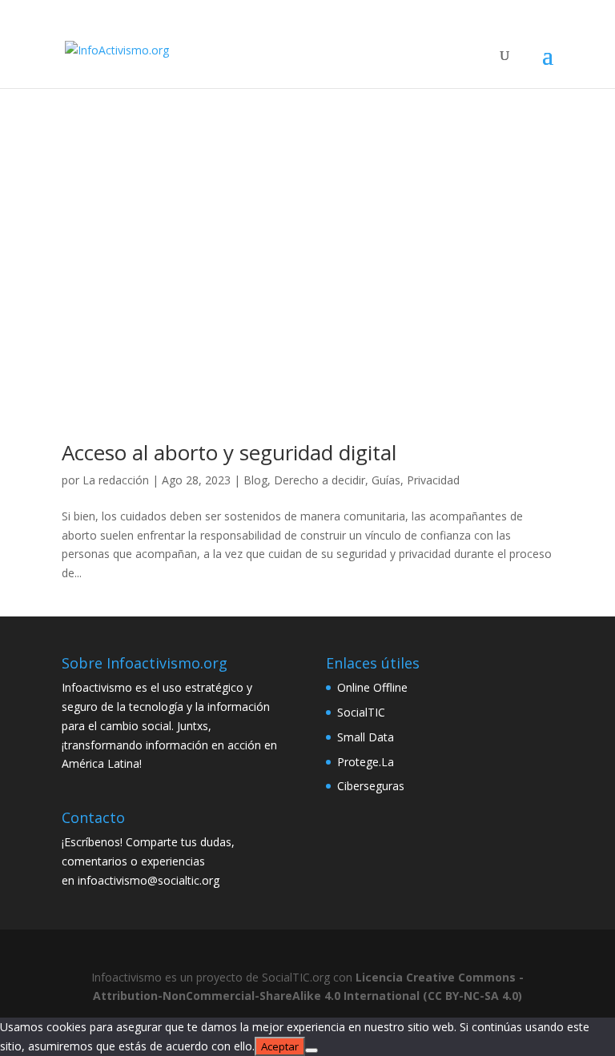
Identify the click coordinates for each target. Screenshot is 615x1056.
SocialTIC (361, 712)
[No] (311, 1050)
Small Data (365, 737)
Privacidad (433, 480)
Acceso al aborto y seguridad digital (229, 452)
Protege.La (365, 761)
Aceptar (280, 1046)
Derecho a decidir (319, 480)
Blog (255, 480)
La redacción (115, 480)
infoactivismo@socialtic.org (148, 880)
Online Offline (372, 687)
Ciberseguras (370, 785)
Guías (386, 480)
